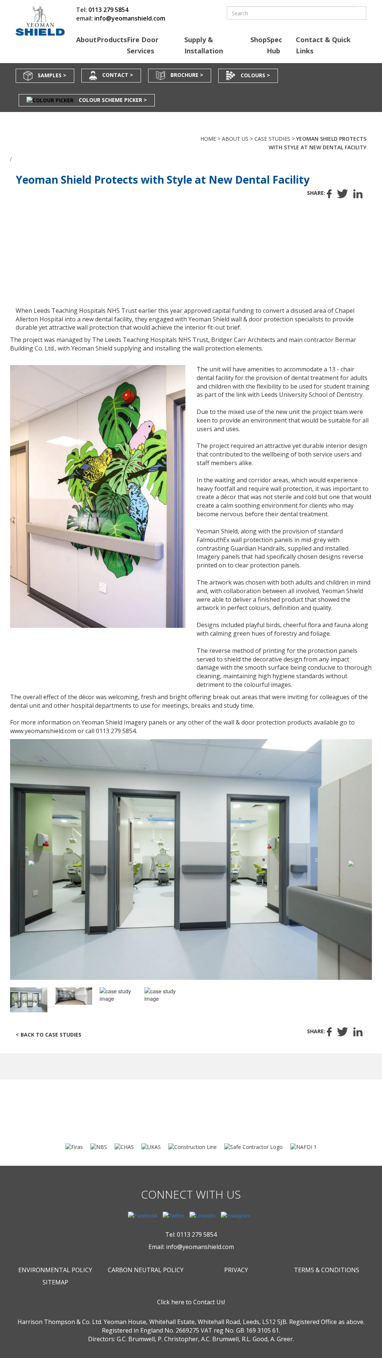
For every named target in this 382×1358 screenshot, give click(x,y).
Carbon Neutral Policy (146, 1270)
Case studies (272, 138)
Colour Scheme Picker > (113, 99)
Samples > (52, 74)
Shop (258, 39)
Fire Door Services (143, 45)
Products (112, 39)
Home (208, 138)
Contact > (117, 74)
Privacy (236, 1270)
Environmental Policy (55, 1270)
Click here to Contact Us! (191, 1302)
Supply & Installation (203, 45)
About (86, 39)
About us (235, 138)
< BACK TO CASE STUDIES (48, 1034)
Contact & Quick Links (323, 45)
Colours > (255, 74)
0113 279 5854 (108, 10)
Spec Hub (274, 45)
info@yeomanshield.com (129, 18)
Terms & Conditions (326, 1270)
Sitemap (55, 1282)
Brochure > (186, 74)
